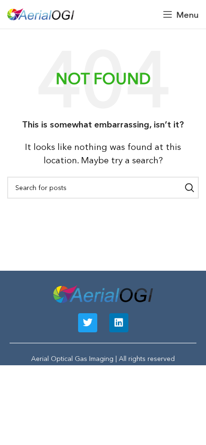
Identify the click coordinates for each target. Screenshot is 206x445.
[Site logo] (40, 13)
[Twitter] (87, 322)
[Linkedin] (118, 322)
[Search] (188, 188)
